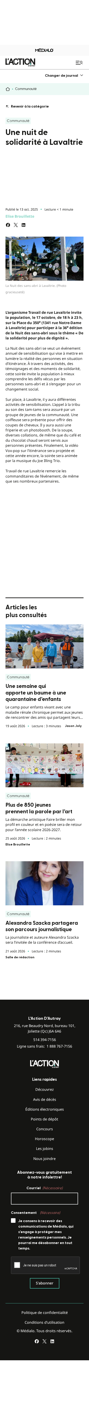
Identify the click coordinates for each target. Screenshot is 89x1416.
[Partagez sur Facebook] (7, 224)
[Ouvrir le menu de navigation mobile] (80, 62)
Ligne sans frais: (44, 1046)
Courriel (44, 1188)
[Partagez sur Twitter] (15, 224)
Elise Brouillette (19, 216)
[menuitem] (64, 75)
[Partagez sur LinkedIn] (23, 224)
